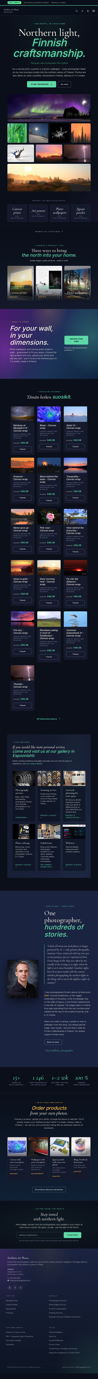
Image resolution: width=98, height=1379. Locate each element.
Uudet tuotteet (11, 1305)
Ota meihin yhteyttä (13, 1340)
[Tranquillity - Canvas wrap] (75, 465)
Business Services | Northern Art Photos (64, 1317)
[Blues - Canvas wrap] (49, 414)
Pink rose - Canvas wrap (47, 529)
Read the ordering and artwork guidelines (75, 349)
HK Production (81, 1367)
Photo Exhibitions (56, 1332)
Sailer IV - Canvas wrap (73, 426)
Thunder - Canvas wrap (20, 685)
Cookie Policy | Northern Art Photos (63, 1349)
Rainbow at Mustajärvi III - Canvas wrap (21, 428)
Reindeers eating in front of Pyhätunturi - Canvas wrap (49, 634)
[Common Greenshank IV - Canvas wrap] (75, 619)
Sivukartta (10, 1344)
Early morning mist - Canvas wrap (47, 582)
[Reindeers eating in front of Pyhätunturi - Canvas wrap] (49, 619)
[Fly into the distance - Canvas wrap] (75, 568)
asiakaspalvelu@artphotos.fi (20, 1280)
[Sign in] (82, 11)
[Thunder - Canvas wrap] (22, 673)
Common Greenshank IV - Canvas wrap (75, 633)
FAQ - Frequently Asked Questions (19, 1336)
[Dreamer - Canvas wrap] (22, 465)
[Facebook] (15, 1288)
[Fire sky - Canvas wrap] (22, 619)
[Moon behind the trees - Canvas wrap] (49, 465)
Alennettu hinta (12, 1301)
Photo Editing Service (57, 1305)
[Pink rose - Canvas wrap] (49, 516)
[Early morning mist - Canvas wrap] (49, 568)
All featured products (49, 718)
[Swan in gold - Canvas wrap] (22, 568)
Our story (64, 84)
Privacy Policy (54, 1344)
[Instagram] (9, 1288)
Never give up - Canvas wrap (21, 529)
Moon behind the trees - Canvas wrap (49, 479)
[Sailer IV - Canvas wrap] (75, 414)
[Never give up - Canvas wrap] (22, 516)
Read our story (53, 1042)
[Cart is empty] (88, 11)
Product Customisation (58, 1309)
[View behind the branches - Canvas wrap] (75, 516)
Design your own (76, 340)
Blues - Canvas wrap (48, 426)
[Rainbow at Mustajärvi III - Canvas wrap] (22, 414)
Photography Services (58, 1301)
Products (9, 1313)
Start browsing (40, 84)
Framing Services (56, 1313)
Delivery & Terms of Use (15, 1332)
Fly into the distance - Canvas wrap (73, 582)
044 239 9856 (15, 1278)
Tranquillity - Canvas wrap (73, 478)
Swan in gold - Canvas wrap (21, 580)
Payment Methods (56, 1340)
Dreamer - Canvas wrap (20, 478)
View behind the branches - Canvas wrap (75, 530)
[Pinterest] (20, 1288)
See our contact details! (32, 764)
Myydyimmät (11, 1309)
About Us (52, 1336)
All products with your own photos (49, 1189)
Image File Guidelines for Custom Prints (64, 1353)
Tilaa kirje (72, 1235)
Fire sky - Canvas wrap (20, 631)
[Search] (76, 10)
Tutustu (22, 449)
